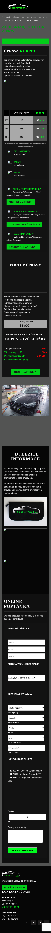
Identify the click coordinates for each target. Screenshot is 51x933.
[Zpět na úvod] (18, 6)
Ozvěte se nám (14, 887)
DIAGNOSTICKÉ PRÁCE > (24, 224)
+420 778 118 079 (10, 906)
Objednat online (26, 372)
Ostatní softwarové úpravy (16, 359)
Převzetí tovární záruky (14, 355)
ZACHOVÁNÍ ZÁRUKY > (23, 247)
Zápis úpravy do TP (13, 352)
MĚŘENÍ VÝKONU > (21, 202)
